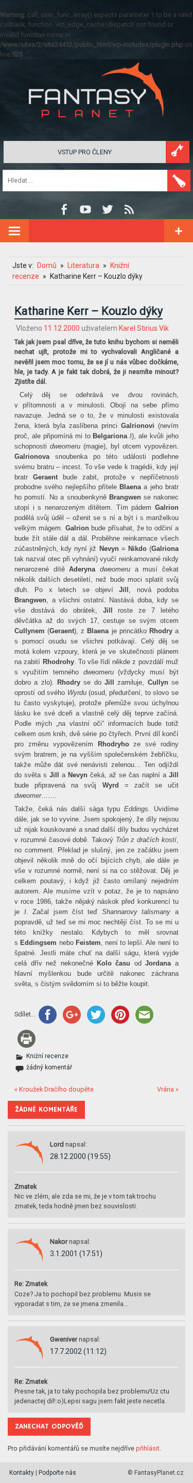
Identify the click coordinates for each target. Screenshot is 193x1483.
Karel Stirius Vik (144, 328)
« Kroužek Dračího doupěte (54, 1089)
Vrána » (168, 1089)
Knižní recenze (47, 1056)
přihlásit (148, 1448)
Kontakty (21, 1472)
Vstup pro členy (85, 152)
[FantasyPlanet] (97, 126)
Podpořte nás (57, 1472)
